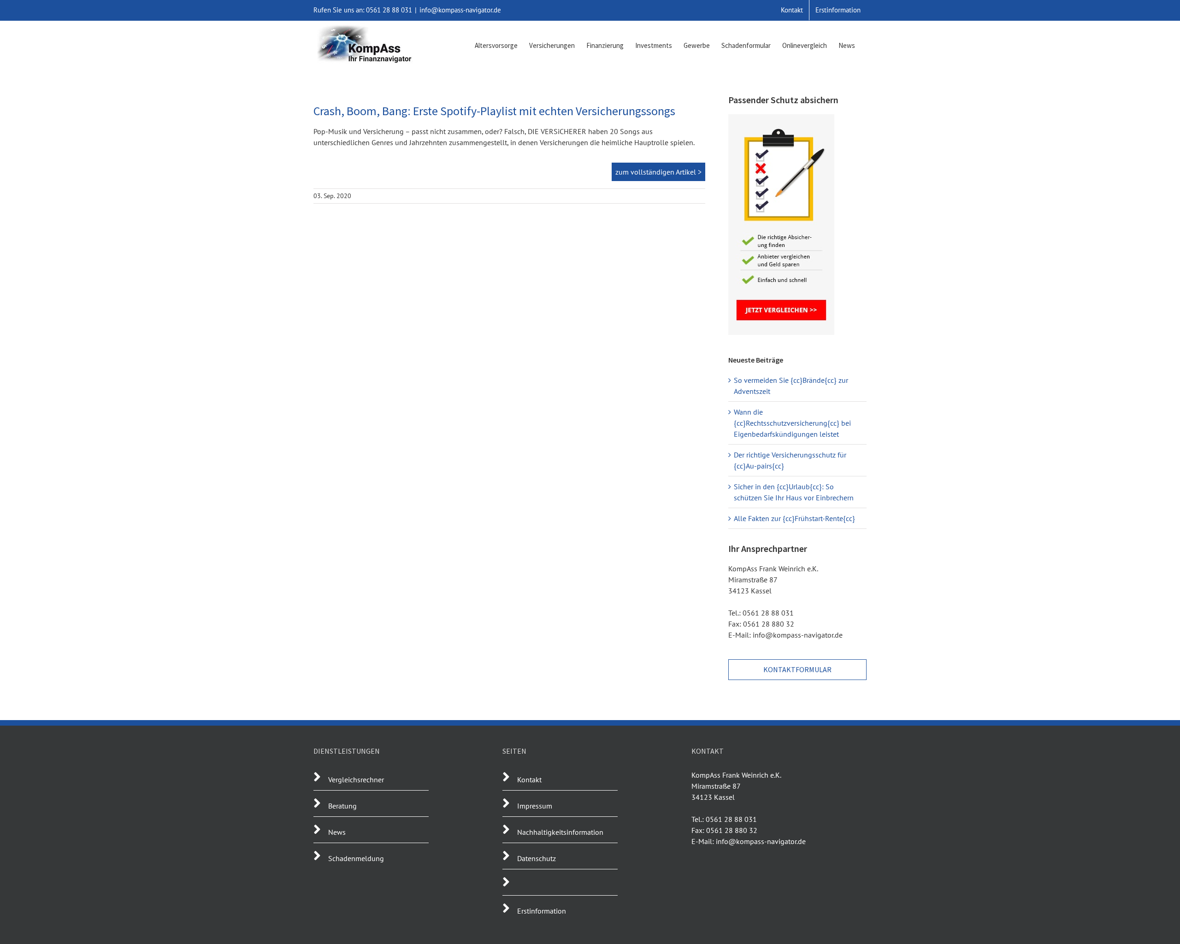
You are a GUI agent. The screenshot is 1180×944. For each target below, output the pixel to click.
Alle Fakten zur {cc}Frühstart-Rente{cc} (794, 518)
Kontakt (529, 779)
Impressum (534, 805)
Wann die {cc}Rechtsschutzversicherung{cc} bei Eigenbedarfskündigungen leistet (792, 423)
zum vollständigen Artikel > (658, 171)
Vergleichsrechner (356, 779)
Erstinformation (541, 910)
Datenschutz (536, 858)
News (337, 832)
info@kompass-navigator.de (460, 10)
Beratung (342, 805)
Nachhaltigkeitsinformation (560, 832)
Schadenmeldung (356, 858)
